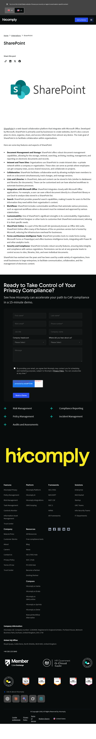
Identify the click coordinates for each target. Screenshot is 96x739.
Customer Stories (10, 539)
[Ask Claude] (16, 698)
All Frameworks (54, 515)
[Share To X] (15, 61)
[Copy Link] (5, 61)
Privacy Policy (58, 371)
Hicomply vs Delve (33, 609)
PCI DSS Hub (31, 565)
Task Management (11, 505)
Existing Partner (32, 575)
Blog (28, 544)
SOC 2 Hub (30, 560)
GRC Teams (79, 505)
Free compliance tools (34, 539)
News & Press (9, 534)
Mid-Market (79, 495)
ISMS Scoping (31, 505)
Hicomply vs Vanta (33, 586)
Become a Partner (33, 570)
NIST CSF (51, 500)
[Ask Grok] (33, 698)
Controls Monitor (10, 510)
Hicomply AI (30, 495)
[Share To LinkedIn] (10, 61)
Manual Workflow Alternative (33, 616)
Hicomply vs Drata (33, 591)
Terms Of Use (9, 565)
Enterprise (79, 490)
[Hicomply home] (10, 20)
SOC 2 (50, 505)
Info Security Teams (82, 510)
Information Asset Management (11, 517)
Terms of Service (33, 718)
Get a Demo (81, 20)
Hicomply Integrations (34, 500)
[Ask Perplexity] (41, 698)
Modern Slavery (44, 719)
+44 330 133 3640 (10, 651)
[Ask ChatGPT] (7, 698)
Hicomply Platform (33, 490)
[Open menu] (91, 20)
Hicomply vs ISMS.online (30, 597)
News (28, 549)
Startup (78, 500)
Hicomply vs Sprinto (34, 604)
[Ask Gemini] (24, 698)
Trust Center (8, 523)
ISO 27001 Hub (31, 554)
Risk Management (11, 500)
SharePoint (9, 128)
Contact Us (8, 554)
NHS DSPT (52, 495)
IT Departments (81, 515)
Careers (7, 549)
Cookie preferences (16, 718)
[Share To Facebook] (20, 61)
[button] (67, 719)
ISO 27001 (52, 490)
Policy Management (11, 495)
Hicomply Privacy (10, 490)
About (6, 544)
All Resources (31, 534)
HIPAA (50, 510)
